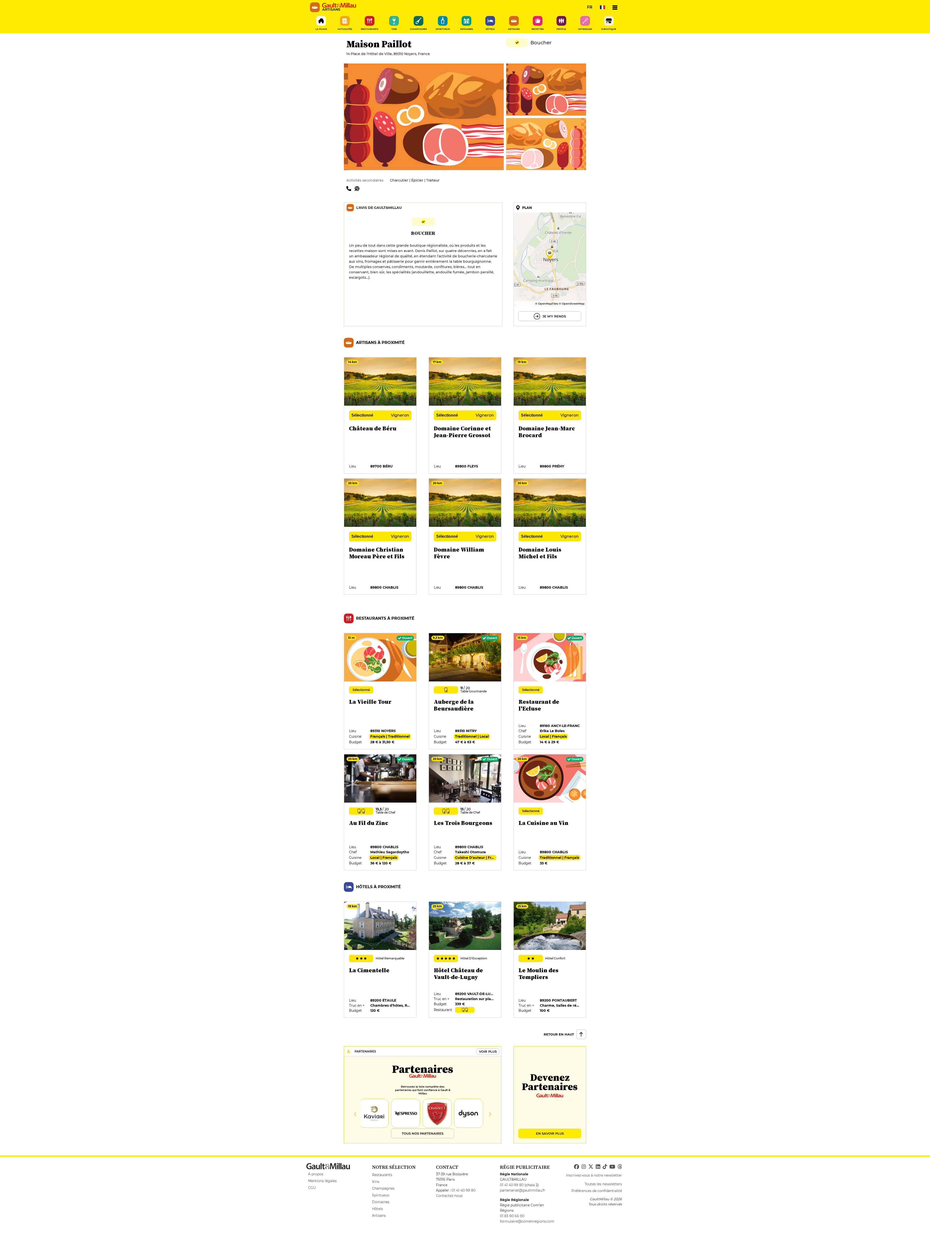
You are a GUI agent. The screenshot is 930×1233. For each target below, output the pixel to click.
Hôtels (377, 1209)
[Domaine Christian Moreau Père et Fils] (380, 537)
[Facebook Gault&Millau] (576, 1167)
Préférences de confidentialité (596, 1191)
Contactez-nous (449, 1195)
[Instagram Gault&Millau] (583, 1167)
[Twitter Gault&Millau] (590, 1167)
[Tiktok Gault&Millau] (605, 1167)
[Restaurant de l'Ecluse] (550, 691)
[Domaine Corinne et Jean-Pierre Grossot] (465, 415)
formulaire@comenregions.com (527, 1221)
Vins (375, 1181)
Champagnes (383, 1188)
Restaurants (382, 1175)
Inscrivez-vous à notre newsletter (594, 1175)
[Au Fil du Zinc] (380, 812)
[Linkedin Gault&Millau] (598, 1167)
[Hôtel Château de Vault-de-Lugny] (465, 960)
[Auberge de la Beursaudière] (465, 691)
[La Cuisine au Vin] (550, 812)
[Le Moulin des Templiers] (550, 960)
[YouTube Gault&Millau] (612, 1167)
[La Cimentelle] (380, 960)
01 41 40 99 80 (463, 1190)
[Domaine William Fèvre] (465, 537)
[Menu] (615, 7)
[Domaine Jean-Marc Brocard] (550, 415)
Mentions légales (322, 1181)
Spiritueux (380, 1195)
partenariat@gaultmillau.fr (522, 1190)
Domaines (380, 1202)
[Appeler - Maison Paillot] (350, 188)
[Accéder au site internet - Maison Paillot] (358, 188)
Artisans (379, 1215)
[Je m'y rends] (550, 264)
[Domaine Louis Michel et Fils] (550, 537)
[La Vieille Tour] (380, 691)
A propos (315, 1174)
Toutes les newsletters (603, 1184)
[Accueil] (339, 5)
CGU (312, 1188)
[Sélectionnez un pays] (602, 7)
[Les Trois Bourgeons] (465, 812)
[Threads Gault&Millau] (620, 1167)
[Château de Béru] (380, 415)
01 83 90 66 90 (512, 1216)
